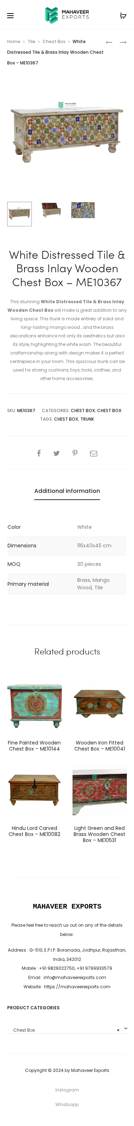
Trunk (87, 419)
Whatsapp (67, 1104)
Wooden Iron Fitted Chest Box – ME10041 (99, 745)
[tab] (67, 491)
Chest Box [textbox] (65, 1030)
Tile (31, 41)
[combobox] (67, 1027)
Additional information (67, 491)
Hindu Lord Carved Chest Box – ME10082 (34, 831)
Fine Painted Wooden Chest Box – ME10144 (34, 745)
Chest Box (54, 41)
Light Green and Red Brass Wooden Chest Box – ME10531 (99, 834)
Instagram (67, 1090)
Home (13, 41)
